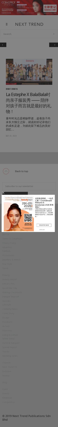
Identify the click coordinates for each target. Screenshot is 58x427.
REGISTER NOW (44, 225)
